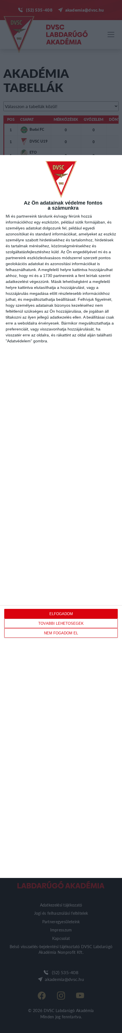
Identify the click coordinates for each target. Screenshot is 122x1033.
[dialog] (61, 516)
